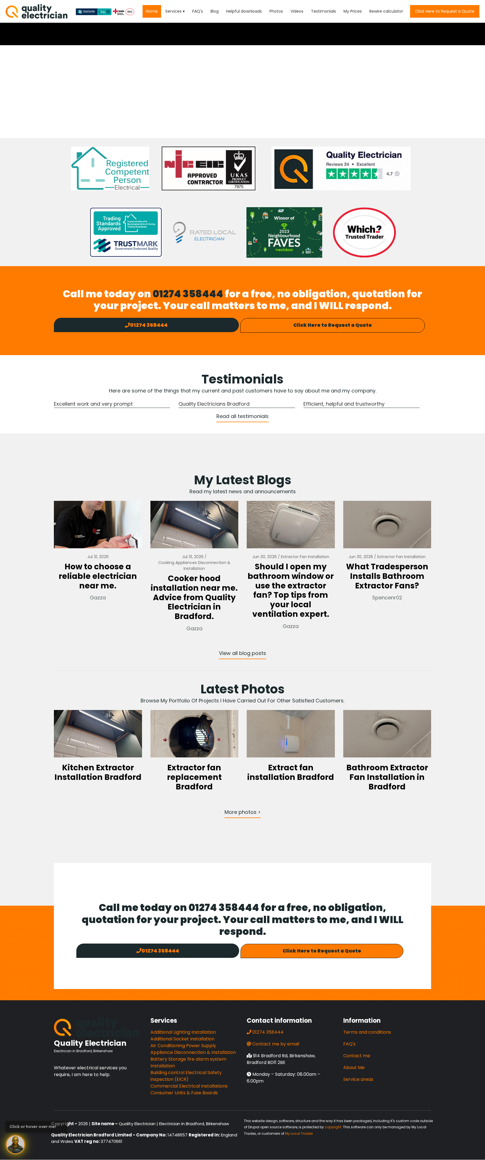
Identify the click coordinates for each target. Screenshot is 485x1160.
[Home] (36, 11)
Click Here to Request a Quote (444, 11)
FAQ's (197, 11)
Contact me (356, 1055)
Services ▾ (175, 11)
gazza (98, 597)
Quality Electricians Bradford (214, 403)
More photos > (243, 812)
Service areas (358, 1079)
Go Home (242, 111)
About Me (354, 1067)
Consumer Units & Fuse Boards (184, 1093)
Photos (276, 11)
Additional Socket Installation (182, 1039)
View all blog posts (242, 653)
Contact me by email (275, 1044)
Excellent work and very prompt (93, 403)
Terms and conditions (367, 1032)
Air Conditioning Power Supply (183, 1045)
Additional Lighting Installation (183, 1032)
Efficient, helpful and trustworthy (344, 403)
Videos (296, 11)
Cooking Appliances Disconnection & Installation (194, 565)
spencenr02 (387, 597)
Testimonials (323, 11)
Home (152, 11)
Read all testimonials (242, 416)
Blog (215, 11)
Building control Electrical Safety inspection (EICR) (186, 1076)
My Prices (353, 11)
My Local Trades (299, 1133)
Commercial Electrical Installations (189, 1086)
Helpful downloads (244, 11)
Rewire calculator (386, 11)
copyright (333, 1127)
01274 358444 (188, 294)
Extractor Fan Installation (305, 557)
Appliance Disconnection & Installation (193, 1052)
